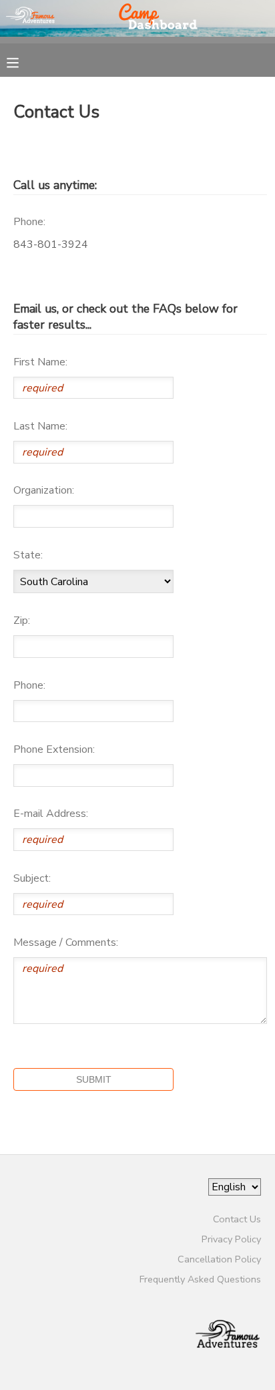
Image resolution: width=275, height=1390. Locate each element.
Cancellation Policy (219, 1259)
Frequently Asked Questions (200, 1279)
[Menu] (22, 61)
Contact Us (237, 1219)
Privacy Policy (231, 1239)
